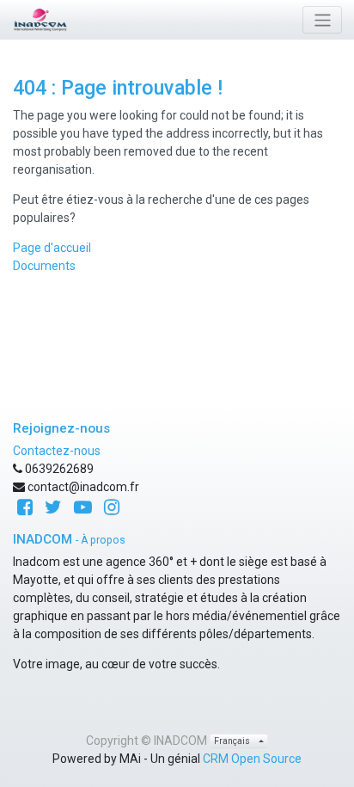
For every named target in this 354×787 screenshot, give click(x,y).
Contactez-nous (57, 451)
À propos (103, 540)
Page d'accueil (52, 248)
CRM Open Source (252, 758)
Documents (44, 266)
